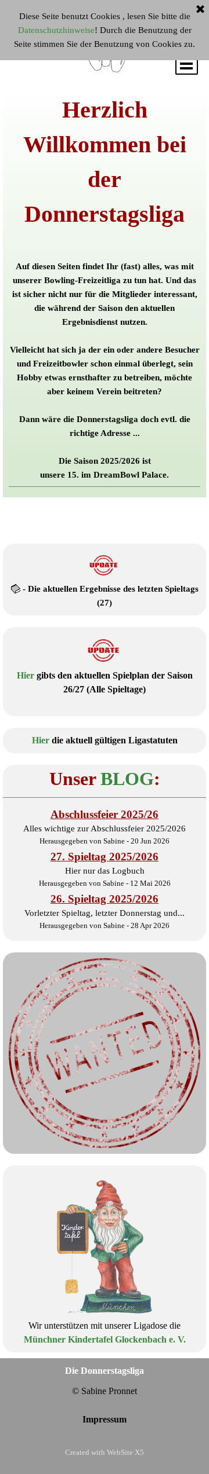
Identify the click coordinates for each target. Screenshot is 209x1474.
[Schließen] (200, 10)
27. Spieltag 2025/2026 (104, 856)
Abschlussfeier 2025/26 (104, 814)
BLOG (127, 778)
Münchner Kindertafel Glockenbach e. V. (105, 1339)
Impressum (104, 1419)
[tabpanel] (104, 290)
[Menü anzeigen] (186, 63)
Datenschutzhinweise (56, 30)
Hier (25, 675)
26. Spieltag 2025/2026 (104, 899)
